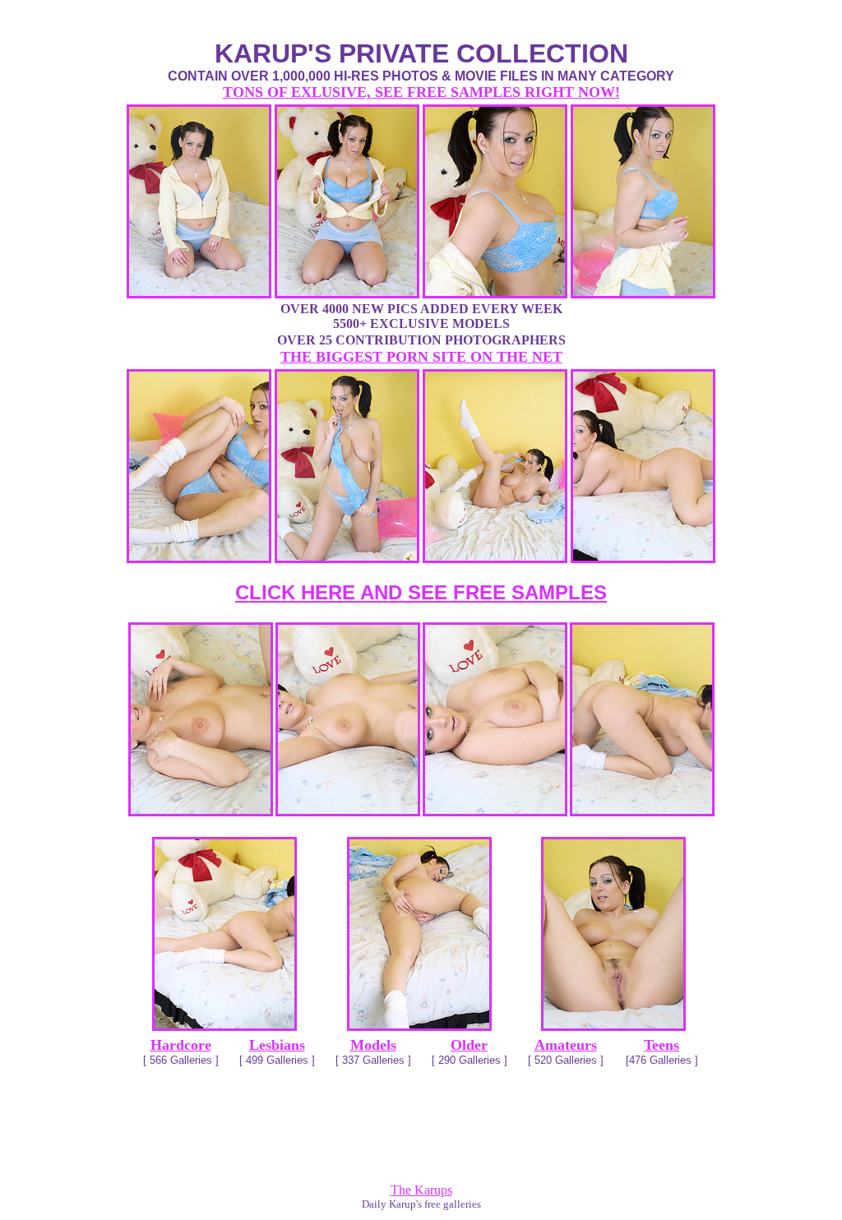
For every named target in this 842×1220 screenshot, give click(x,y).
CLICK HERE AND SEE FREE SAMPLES (421, 592)
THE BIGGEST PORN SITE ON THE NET (421, 357)
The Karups (421, 1190)
